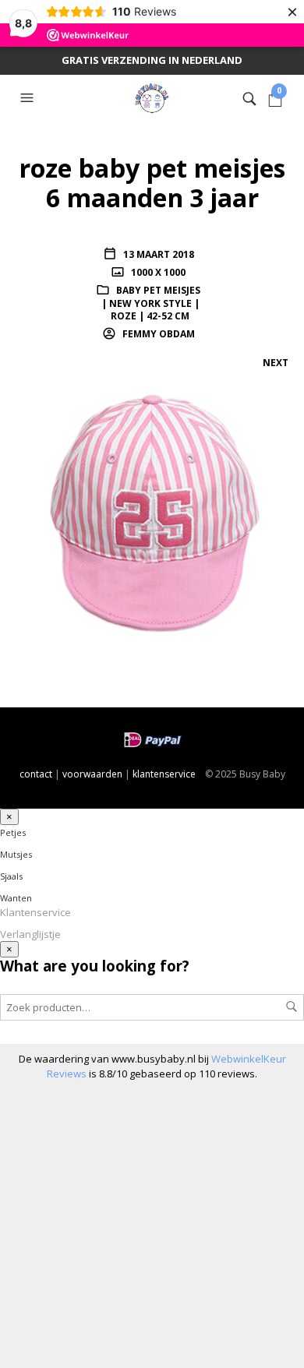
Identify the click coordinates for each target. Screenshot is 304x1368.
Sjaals (11, 876)
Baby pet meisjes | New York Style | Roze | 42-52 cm (151, 303)
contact (35, 774)
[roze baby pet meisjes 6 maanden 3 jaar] (152, 515)
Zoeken (291, 1006)
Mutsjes (16, 854)
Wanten (16, 898)
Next (275, 362)
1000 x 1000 (157, 272)
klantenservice (164, 774)
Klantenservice (35, 912)
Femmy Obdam (157, 333)
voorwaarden (92, 774)
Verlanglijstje (30, 934)
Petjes (13, 832)
